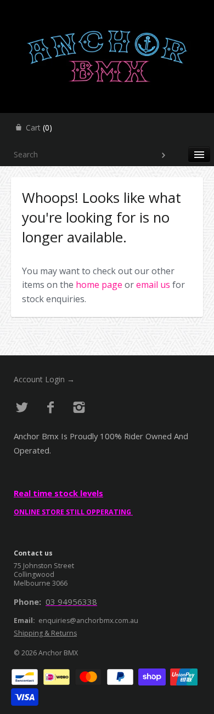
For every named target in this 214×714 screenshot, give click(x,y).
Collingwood (34, 574)
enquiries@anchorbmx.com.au (88, 620)
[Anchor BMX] (107, 10)
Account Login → (44, 379)
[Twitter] (22, 408)
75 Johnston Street (44, 565)
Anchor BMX (58, 653)
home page (99, 285)
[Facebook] (50, 408)
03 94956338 (71, 601)
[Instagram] (78, 408)
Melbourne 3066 (40, 583)
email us (153, 285)
